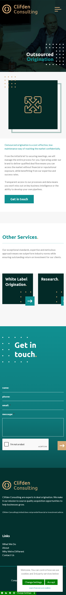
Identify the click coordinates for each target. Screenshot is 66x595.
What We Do (9, 544)
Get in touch (19, 199)
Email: (6, 405)
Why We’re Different (13, 551)
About (5, 547)
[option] (33, 43)
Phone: (6, 396)
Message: (8, 414)
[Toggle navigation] (57, 9)
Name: (5, 387)
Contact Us (8, 555)
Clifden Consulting (20, 9)
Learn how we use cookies (40, 588)
